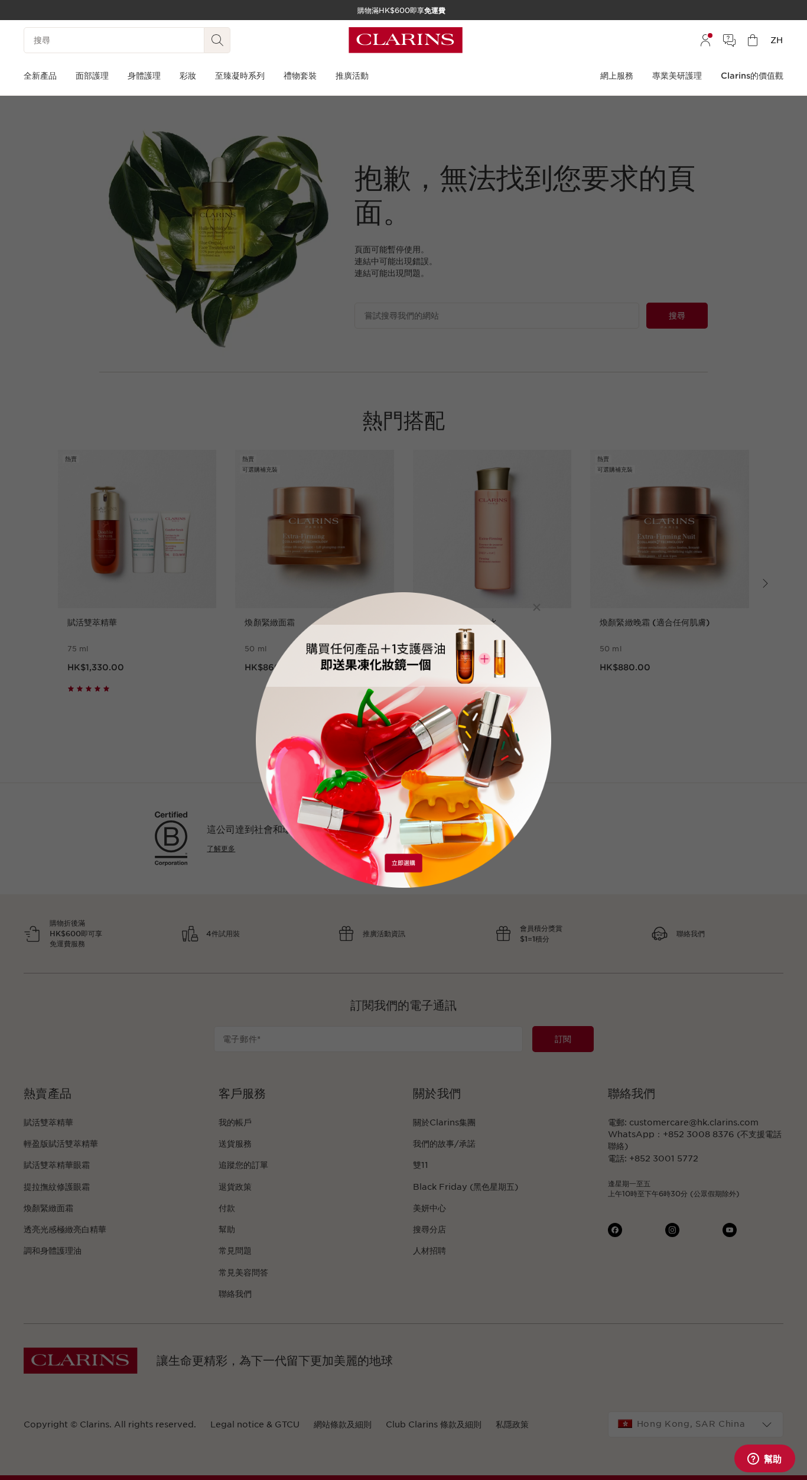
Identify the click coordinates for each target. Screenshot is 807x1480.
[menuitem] (705, 40)
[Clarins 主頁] (405, 40)
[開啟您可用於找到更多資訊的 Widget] (764, 1459)
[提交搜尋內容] (217, 40)
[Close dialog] (536, 607)
